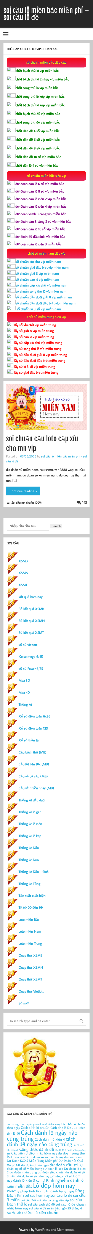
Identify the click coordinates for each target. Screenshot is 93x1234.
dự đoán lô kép (53, 1169)
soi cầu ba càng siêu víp (53, 1200)
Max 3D (24, 680)
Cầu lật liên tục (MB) (34, 764)
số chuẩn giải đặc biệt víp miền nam (42, 267)
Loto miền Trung (30, 943)
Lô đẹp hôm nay (54, 1185)
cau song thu (15, 1124)
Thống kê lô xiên (30, 824)
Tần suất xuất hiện (32, 895)
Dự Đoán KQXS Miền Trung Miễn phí (32, 1161)
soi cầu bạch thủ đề (41, 1204)
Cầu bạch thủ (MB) (32, 752)
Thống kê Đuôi (29, 860)
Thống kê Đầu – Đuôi (34, 871)
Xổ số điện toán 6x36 (34, 716)
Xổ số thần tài (29, 740)
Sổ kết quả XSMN (32, 621)
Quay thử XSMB (30, 955)
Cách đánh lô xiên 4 (50, 1139)
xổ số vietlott (28, 644)
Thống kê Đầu (29, 848)
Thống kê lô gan (30, 812)
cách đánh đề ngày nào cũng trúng (41, 1141)
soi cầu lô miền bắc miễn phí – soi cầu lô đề (46, 14)
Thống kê (25, 704)
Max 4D (24, 692)
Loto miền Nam (30, 931)
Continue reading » (23, 491)
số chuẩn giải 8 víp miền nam (37, 273)
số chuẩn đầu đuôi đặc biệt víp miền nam (45, 303)
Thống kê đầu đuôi (32, 800)
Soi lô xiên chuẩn (43, 1212)
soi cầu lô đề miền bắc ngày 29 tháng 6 (55, 1208)
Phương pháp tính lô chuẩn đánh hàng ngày (40, 1191)
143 (84, 502)
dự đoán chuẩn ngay (35, 1165)
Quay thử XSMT (30, 979)
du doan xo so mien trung (46, 1157)
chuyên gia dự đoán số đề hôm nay (42, 1124)
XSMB (23, 561)
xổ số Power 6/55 (31, 668)
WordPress (42, 1229)
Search (56, 526)
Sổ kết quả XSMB (31, 609)
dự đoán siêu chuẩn (51, 1172)
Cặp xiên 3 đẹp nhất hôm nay (34, 1153)
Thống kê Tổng (29, 884)
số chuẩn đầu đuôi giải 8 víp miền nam (44, 297)
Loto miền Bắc (29, 919)
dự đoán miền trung (23, 1172)
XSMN (23, 573)
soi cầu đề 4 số (17, 1213)
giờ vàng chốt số (61, 1176)
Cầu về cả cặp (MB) (33, 776)
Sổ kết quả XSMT (31, 632)
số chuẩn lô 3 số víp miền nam (38, 309)
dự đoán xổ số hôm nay (33, 1176)
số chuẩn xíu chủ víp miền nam (38, 261)
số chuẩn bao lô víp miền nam (37, 279)
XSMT (23, 585)
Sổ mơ (24, 1003)
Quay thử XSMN (31, 967)
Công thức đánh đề (36, 1149)
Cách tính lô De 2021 (64, 1128)
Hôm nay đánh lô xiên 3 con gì (43, 1178)
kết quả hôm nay (31, 597)
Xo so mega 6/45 (31, 656)
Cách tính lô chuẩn (35, 1127)
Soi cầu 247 (28, 1200)
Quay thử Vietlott (31, 991)
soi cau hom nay (37, 1195)
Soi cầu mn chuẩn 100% (26, 502)
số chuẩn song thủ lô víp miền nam (41, 291)
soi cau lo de (61, 1195)
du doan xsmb (73, 1157)
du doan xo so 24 (19, 1157)
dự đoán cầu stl (64, 1164)
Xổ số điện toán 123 (33, 728)
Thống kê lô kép (30, 836)
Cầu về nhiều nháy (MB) (36, 788)
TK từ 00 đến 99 (31, 907)
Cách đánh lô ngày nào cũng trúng (42, 1135)
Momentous (65, 1229)
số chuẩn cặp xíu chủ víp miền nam (41, 285)
